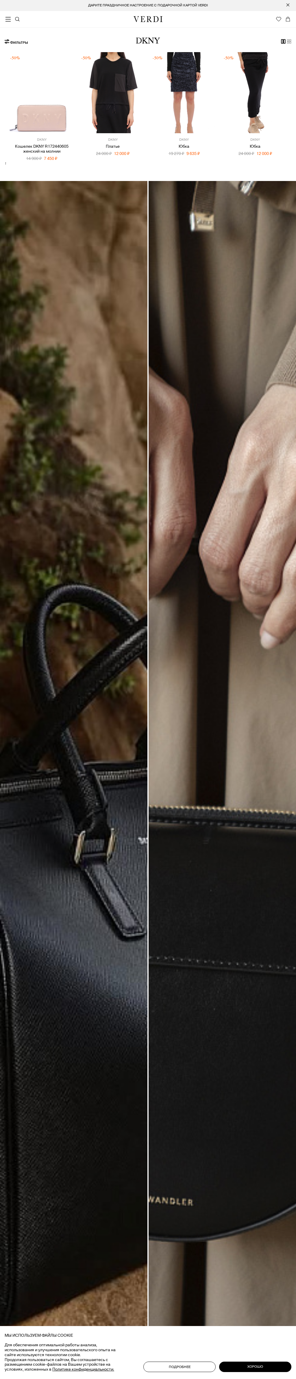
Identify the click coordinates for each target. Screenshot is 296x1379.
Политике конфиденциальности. (83, 1369)
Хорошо (255, 1366)
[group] (148, 5)
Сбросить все (92, 47)
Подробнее (179, 1367)
